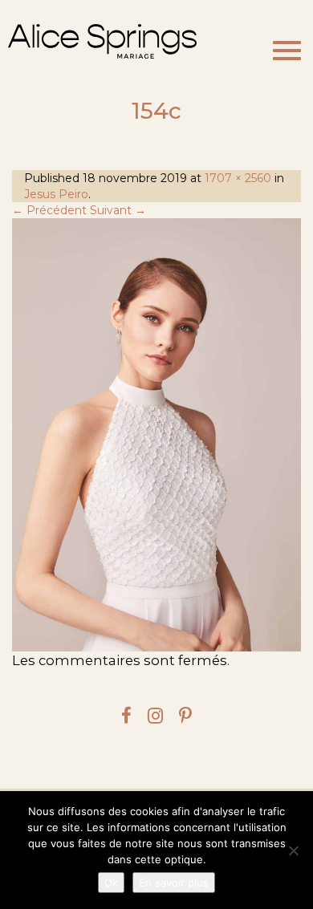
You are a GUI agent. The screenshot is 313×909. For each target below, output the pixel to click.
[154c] (156, 434)
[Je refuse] (293, 850)
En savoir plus (174, 882)
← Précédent (49, 210)
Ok (111, 882)
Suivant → (118, 210)
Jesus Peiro (56, 194)
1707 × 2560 (238, 178)
